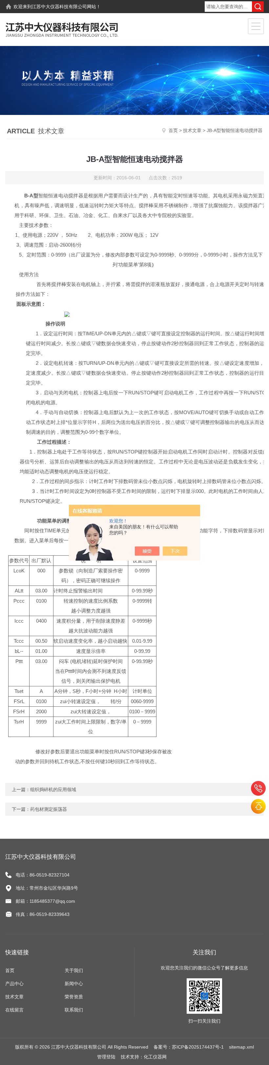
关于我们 (74, 970)
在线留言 (14, 1009)
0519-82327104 (258, 788)
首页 (173, 130)
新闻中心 (74, 983)
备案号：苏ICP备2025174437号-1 (189, 1047)
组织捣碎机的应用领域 (53, 789)
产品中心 (14, 983)
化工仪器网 (155, 1056)
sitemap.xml (241, 1047)
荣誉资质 (74, 996)
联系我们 (74, 1009)
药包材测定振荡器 (48, 809)
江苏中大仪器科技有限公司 (59, 6)
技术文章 (192, 130)
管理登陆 (106, 1056)
